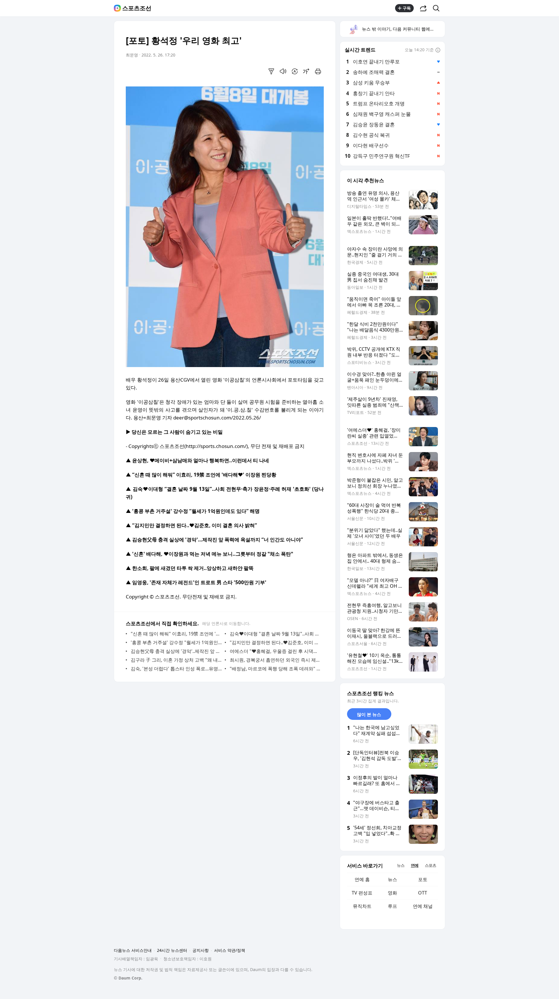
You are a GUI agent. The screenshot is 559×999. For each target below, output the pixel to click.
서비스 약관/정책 (229, 950)
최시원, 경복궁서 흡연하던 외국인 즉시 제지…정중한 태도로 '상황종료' (275, 660)
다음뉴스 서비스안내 (133, 950)
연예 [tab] (414, 865)
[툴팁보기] (438, 50)
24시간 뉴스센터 (172, 950)
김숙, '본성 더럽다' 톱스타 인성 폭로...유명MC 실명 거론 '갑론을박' (176, 668)
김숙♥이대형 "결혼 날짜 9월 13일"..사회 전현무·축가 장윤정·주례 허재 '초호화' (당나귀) (275, 633)
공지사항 (200, 950)
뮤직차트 (362, 906)
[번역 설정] (294, 71)
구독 (407, 8)
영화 (392, 893)
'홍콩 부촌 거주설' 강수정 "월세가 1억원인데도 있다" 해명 (176, 642)
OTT (422, 893)
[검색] (438, 8)
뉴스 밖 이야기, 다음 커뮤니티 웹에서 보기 (403, 29)
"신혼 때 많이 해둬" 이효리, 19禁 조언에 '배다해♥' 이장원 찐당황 (176, 633)
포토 (422, 879)
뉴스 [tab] (400, 865)
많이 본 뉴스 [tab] (369, 714)
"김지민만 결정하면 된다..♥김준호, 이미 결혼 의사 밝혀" (275, 642)
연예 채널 (423, 906)
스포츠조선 (136, 8)
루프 (392, 906)
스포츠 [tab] (430, 865)
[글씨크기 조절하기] (306, 71)
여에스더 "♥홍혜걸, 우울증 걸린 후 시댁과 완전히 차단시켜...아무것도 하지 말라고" (275, 651)
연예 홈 (362, 879)
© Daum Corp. (128, 977)
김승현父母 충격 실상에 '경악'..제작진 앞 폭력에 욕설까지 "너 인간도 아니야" (176, 651)
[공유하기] (423, 8)
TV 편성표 (362, 893)
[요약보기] (271, 71)
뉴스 (392, 879)
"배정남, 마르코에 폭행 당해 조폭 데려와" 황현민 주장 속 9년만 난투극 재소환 (275, 668)
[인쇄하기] (318, 71)
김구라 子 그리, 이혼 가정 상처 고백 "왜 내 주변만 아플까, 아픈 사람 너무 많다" (176, 660)
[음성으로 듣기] (283, 71)
